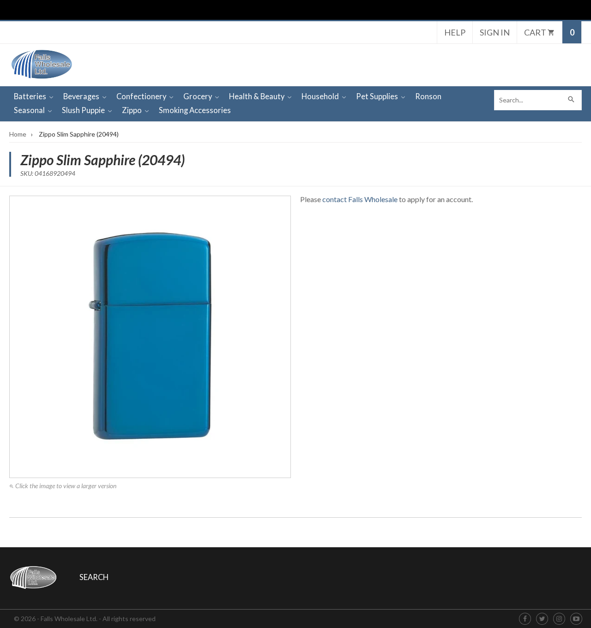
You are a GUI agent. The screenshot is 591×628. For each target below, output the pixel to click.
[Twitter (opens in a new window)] (542, 619)
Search (94, 577)
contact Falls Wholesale (360, 199)
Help (454, 32)
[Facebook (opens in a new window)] (525, 619)
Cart (536, 32)
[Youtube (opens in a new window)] (576, 619)
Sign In (495, 32)
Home (17, 134)
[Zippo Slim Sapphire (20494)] (150, 337)
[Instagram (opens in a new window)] (559, 619)
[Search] (571, 100)
